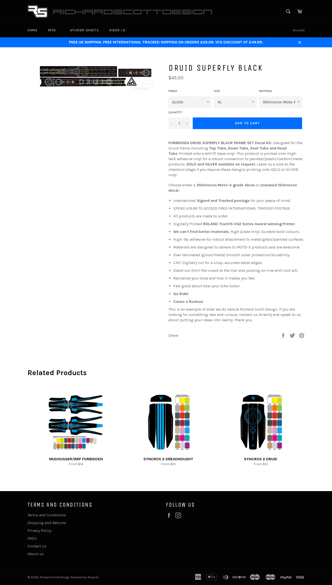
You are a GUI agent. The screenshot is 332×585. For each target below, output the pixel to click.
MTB (52, 30)
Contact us (36, 546)
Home (32, 30)
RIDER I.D (117, 30)
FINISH (172, 91)
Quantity (175, 112)
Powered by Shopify (84, 577)
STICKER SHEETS (84, 30)
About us (35, 554)
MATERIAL (265, 91)
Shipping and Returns (46, 522)
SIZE (217, 91)
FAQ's (32, 538)
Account (299, 30)
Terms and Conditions (46, 515)
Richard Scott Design (55, 577)
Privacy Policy (39, 530)
